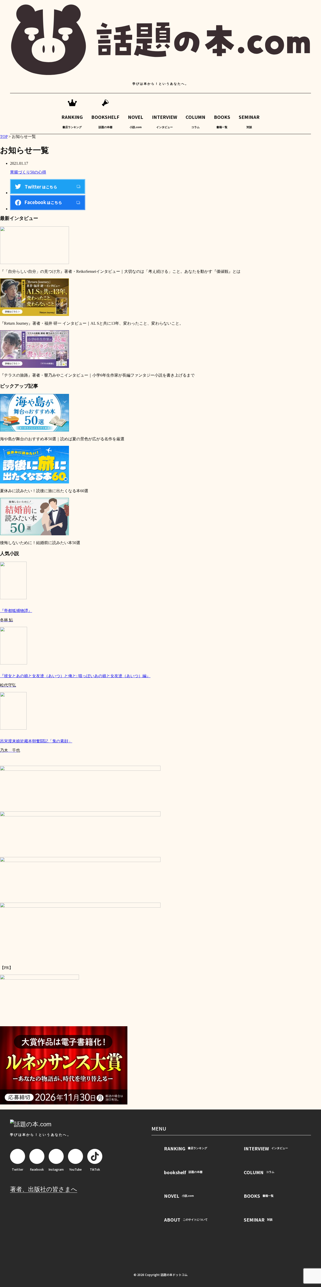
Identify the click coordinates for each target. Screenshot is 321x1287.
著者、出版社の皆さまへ (43, 1189)
